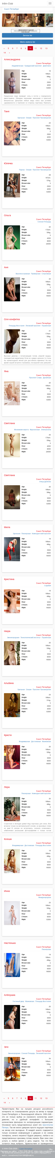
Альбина (9, 683)
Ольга (7, 215)
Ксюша (8, 839)
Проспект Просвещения (42, 117)
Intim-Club (7, 3)
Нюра (7, 631)
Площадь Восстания (16, 325)
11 (36, 48)
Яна (6, 371)
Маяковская (46, 741)
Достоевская (36, 741)
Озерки (29, 117)
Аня (6, 267)
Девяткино (47, 66)
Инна (7, 891)
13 (46, 48)
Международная (44, 897)
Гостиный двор (18, 1001)
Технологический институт (31, 637)
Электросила (46, 429)
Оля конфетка (12, 319)
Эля (6, 1046)
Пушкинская (46, 325)
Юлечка (8, 163)
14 (5, 52)
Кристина (9, 579)
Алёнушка (9, 994)
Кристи (8, 735)
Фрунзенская (35, 429)
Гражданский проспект (33, 66)
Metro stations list (27, 42)
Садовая (47, 585)
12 (41, 48)
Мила (7, 527)
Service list (27, 35)
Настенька (10, 942)
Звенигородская (13, 637)
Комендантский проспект (41, 533)
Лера (7, 787)
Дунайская (47, 377)
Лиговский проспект (33, 325)
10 (30, 48)
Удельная (21, 117)
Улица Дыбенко (45, 481)
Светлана (9, 423)
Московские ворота (21, 429)
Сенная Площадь (44, 221)
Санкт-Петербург (11, 8)
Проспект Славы (35, 377)
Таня (6, 111)
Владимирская (24, 741)
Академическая (17, 66)
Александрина (12, 59)
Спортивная (46, 273)
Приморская (35, 273)
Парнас (22, 169)
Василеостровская (23, 273)
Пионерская (26, 533)
